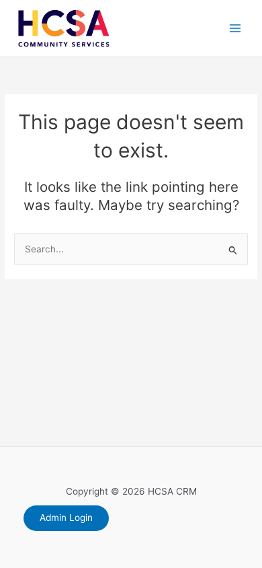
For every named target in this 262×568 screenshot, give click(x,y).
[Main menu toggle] (235, 28)
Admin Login (66, 517)
